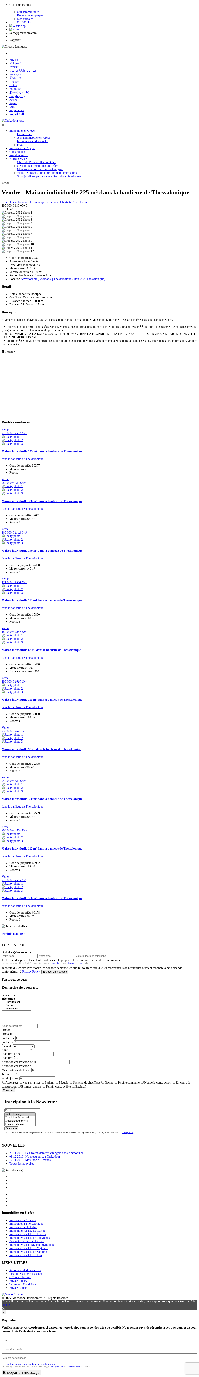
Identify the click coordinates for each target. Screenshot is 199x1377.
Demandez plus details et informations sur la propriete (39, 960)
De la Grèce (24, 134)
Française (15, 88)
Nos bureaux (25, 18)
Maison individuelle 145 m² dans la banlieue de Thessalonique (42, 451)
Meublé (63, 1082)
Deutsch (14, 81)
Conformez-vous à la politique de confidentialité (31, 1363)
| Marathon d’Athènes (30, 1160)
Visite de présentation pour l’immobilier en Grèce (47, 172)
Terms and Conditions (22, 1284)
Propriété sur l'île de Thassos (26, 1241)
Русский (14, 66)
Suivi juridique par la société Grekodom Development (50, 176)
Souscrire (11, 1128)
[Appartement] (16, 1002)
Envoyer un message (55, 971)
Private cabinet (18, 1287)
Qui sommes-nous (28, 11)
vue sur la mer (31, 1082)
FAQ (20, 144)
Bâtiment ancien (31, 1086)
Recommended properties (25, 1270)
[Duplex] (16, 1005)
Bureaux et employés (30, 15)
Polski (13, 99)
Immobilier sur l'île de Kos (25, 1255)
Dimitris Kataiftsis (13, 933)
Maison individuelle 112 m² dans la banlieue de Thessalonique (42, 848)
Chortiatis (66, 202)
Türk (12, 106)
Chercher (8, 1090)
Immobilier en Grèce (22, 130)
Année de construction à (16, 1066)
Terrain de (8, 1074)
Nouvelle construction (157, 1082)
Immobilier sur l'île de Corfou (27, 1230)
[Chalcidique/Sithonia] (20, 1121)
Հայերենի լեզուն (22, 70)
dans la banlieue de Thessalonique (22, 459)
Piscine (109, 1082)
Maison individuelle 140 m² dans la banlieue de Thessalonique (42, 550)
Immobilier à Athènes (22, 1220)
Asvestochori (80, 202)
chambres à (8, 1057)
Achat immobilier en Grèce (33, 137)
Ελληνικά (15, 63)
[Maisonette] (16, 1008)
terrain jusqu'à (10, 1078)
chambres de (9, 1053)
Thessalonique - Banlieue (44, 202)
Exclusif (80, 1086)
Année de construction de (17, 1062)
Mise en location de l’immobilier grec (40, 169)
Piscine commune (129, 1082)
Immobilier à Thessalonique (26, 1223)
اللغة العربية (17, 113)
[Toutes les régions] (20, 1114)
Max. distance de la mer (16, 1070)
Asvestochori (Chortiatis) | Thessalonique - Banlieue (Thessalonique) (63, 279)
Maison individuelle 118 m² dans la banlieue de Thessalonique (42, 699)
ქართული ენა (19, 92)
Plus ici (6, 1305)
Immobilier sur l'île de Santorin (28, 1251)
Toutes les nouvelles (21, 1163)
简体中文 (15, 77)
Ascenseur (11, 1082)
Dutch (13, 85)
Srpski (13, 103)
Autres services (18, 158)
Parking (49, 1082)
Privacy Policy (56, 963)
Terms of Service (74, 963)
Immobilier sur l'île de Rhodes (27, 1234)
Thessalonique (19, 202)
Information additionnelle (32, 141)
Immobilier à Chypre (22, 148)
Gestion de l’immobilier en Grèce (37, 165)
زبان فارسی (17, 96)
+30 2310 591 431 (20, 22)
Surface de (8, 1038)
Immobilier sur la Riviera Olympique (31, 1244)
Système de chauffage (86, 1082)
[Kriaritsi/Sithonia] (20, 1124)
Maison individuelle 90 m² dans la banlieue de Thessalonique (41, 749)
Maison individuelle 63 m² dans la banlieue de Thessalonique (41, 650)
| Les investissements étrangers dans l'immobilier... (47, 1153)
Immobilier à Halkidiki (23, 1227)
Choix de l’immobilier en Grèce (36, 162)
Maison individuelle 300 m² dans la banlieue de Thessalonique (42, 501)
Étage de (7, 1046)
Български (16, 74)
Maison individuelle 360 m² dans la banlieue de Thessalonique (42, 898)
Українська (16, 110)
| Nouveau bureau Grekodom (34, 1156)
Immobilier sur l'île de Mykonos (28, 1248)
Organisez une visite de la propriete (98, 960)
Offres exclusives (20, 1277)
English (14, 59)
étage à (6, 1049)
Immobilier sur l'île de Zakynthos (29, 1237)
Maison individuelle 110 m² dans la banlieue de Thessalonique (42, 600)
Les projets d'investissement (26, 1273)
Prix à (5, 1034)
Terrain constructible (58, 1086)
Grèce (6, 202)
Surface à (7, 1042)
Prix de (6, 1030)
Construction (17, 151)
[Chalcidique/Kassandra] (20, 1117)
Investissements (18, 155)
